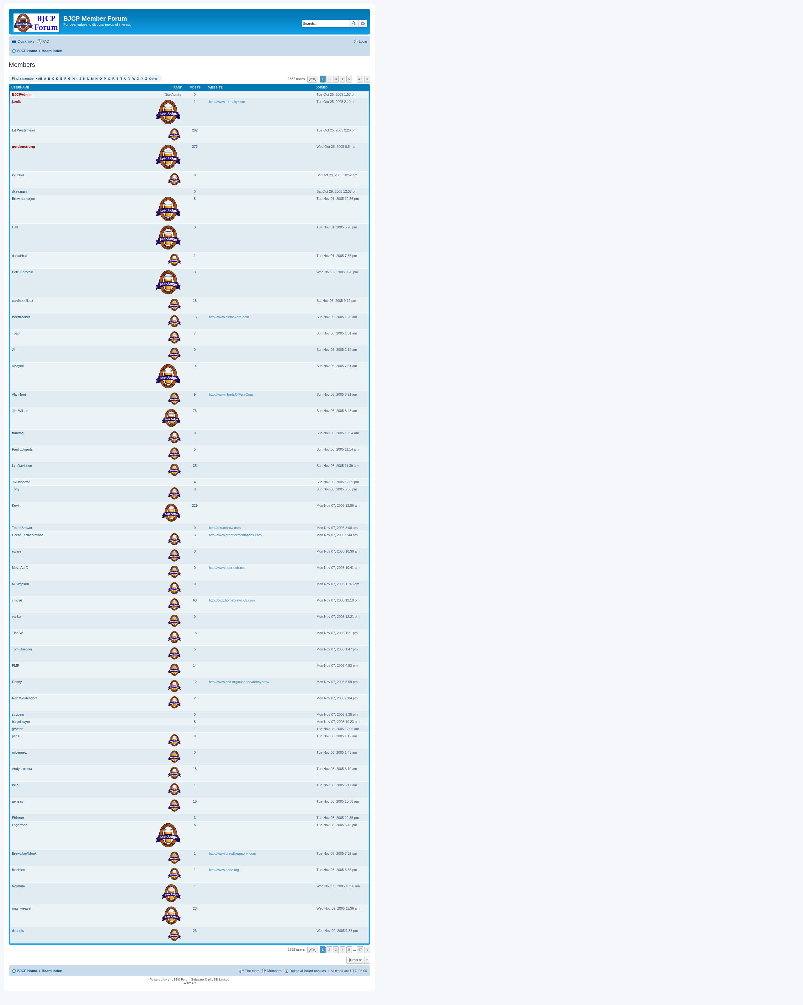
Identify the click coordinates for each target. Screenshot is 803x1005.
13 (195, 317)
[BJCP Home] (36, 21)
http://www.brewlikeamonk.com (232, 853)
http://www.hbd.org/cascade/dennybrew (239, 682)
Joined (321, 87)
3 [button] (336, 79)
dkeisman (19, 191)
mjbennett (19, 752)
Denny (17, 682)
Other (153, 78)
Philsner (18, 818)
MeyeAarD (20, 567)
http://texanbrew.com (225, 528)
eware (16, 551)
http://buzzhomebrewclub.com (232, 600)
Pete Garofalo (22, 272)
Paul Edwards (22, 449)
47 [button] (360, 79)
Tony (15, 489)
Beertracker (21, 317)
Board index (52, 971)
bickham (18, 886)
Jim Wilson (20, 411)
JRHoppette (21, 482)
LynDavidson (22, 466)
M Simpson (20, 584)
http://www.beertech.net (227, 567)
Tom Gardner (22, 649)
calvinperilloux (22, 300)
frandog (18, 433)
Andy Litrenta (22, 769)
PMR (15, 665)
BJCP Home (27, 971)
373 (195, 146)
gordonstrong (23, 146)
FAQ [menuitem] (45, 41)
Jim (14, 349)
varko (16, 616)
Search (354, 23)
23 (195, 908)
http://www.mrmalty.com (227, 102)
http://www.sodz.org (224, 870)
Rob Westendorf (24, 698)
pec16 (16, 736)
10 (195, 801)
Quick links (26, 41)
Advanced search (363, 23)
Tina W (17, 633)
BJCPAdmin (22, 94)
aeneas (17, 801)
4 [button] (342, 79)
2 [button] (329, 79)
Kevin (16, 505)
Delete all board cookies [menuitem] (308, 971)
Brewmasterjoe (23, 198)
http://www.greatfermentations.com (235, 535)
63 (195, 600)
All (40, 78)
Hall (15, 227)
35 (195, 466)
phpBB (173, 979)
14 (195, 366)
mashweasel (21, 908)
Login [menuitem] (363, 41)
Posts (195, 87)
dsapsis (18, 931)
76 (195, 411)
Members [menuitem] (274, 971)
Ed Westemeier (23, 130)
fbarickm (18, 870)
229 (195, 505)
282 (195, 130)
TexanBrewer (22, 528)
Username (20, 87)
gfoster (17, 729)
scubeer (18, 714)
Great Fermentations (28, 535)
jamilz (17, 102)
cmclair (17, 600)
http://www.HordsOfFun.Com (231, 394)
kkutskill (18, 175)
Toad (15, 333)
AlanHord (19, 394)
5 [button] (349, 79)
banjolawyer (21, 722)
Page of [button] (312, 79)
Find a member (23, 78)
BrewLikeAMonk (24, 853)
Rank (177, 87)
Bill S (15, 785)
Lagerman (19, 825)
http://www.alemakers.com (229, 317)
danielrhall (19, 256)
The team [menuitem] (252, 971)
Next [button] (367, 79)
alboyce (18, 366)
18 (195, 300)
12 (195, 682)
